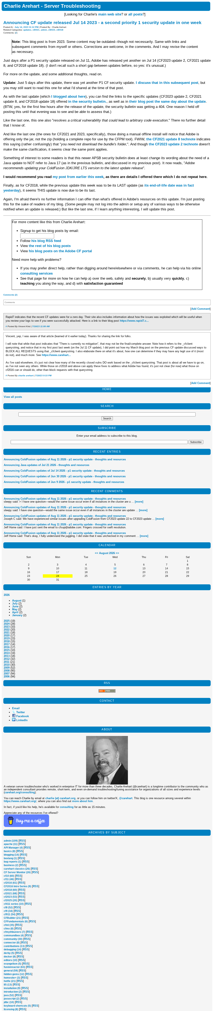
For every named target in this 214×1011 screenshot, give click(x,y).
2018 (7, 641)
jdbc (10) (9, 1002)
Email (16, 708)
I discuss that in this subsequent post (167, 83)
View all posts (13, 396)
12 (114, 568)
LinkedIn (22, 720)
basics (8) (9, 851)
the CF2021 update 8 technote (170, 139)
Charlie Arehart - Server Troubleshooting (52, 6)
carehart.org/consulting (20, 792)
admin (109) (11, 840)
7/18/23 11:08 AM (41, 326)
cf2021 (36, 30)
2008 (7, 670)
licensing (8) (11, 1009)
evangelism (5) (12, 963)
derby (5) (9, 953)
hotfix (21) (10, 981)
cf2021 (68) (10, 893)
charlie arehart (25, 375)
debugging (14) (12, 949)
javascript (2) (11, 998)
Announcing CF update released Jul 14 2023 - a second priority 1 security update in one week (102, 22)
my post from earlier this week (78, 177)
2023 (7, 626)
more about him (82, 801)
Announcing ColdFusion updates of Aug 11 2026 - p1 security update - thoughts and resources (65, 459)
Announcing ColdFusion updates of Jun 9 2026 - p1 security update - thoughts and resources (64, 482)
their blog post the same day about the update (167, 102)
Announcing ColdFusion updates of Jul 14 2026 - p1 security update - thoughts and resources (64, 470)
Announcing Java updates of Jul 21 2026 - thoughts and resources (46, 465)
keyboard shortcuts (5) (17, 1005)
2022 (7, 629)
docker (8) (10, 956)
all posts (135, 14)
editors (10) (10, 960)
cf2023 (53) (10, 896)
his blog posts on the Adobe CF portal (60, 251)
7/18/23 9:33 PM (43, 375)
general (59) (11, 970)
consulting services (36, 273)
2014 (7, 653)
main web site (109, 14)
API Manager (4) (13, 847)
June (15, 606)
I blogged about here (68, 97)
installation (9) (12, 988)
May (14, 609)
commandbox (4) (14, 935)
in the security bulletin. (87, 102)
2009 (7, 667)
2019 (7, 638)
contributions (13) (14, 946)
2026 (7, 594)
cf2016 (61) (10, 882)
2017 (7, 644)
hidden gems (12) (14, 974)
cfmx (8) (9, 928)
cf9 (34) (8, 911)
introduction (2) (13, 991)
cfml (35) (9, 925)
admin (44, 30)
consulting (67, 807)
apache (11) (11, 844)
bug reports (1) (12, 861)
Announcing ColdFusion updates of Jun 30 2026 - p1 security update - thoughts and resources (65, 476)
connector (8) (12, 942)
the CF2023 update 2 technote (173, 144)
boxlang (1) (10, 858)
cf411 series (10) (14, 903)
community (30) (13, 939)
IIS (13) (8, 984)
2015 (7, 650)
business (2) (11, 865)
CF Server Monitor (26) (17, 872)
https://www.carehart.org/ (20, 801)
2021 (7, 632)
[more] (139, 501)
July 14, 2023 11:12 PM (26, 27)
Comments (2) (10, 295)
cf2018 (59, 30)
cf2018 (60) (10, 889)
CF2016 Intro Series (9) (17, 886)
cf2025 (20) (10, 900)
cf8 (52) (8, 907)
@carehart (125, 798)
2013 (7, 656)
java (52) (9, 995)
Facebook (22, 716)
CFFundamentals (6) (16, 921)
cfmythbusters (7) (14, 931)
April (15, 612)
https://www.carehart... (56, 355)
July (15, 603)
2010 (7, 664)
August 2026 (107, 553)
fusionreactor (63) (14, 967)
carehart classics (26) (17, 868)
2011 (6, 661)
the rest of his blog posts (50, 246)
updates (27, 30)
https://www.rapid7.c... (134, 320)
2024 (7, 623)
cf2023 (51, 30)
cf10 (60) (9, 875)
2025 (7, 620)
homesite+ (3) (12, 977)
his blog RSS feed (46, 241)
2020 (7, 635)
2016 (7, 647)
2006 (7, 676)
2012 (7, 658)
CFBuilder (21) (12, 917)
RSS (22, 840)
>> (117, 553)
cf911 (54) (9, 914)
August (16, 600)
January (17, 615)
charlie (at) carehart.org (60, 798)
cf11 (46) (9, 879)
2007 (7, 673)
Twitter (20, 712)
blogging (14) (11, 854)
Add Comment (200, 308)
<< (96, 553)
